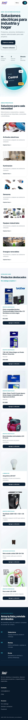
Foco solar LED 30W (9, 591)
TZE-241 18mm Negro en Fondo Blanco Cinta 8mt (13, 353)
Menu (17, 3)
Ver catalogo (4, 704)
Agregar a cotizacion (14, 322)
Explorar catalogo (8, 42)
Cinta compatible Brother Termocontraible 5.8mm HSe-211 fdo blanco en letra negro (14, 311)
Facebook (4, 709)
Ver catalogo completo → (8, 281)
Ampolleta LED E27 (9, 476)
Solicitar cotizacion (6, 706)
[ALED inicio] (4, 2)
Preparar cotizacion (9, 47)
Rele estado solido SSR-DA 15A (13, 553)
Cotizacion (25, 2)
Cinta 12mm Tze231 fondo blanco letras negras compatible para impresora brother (14, 395)
